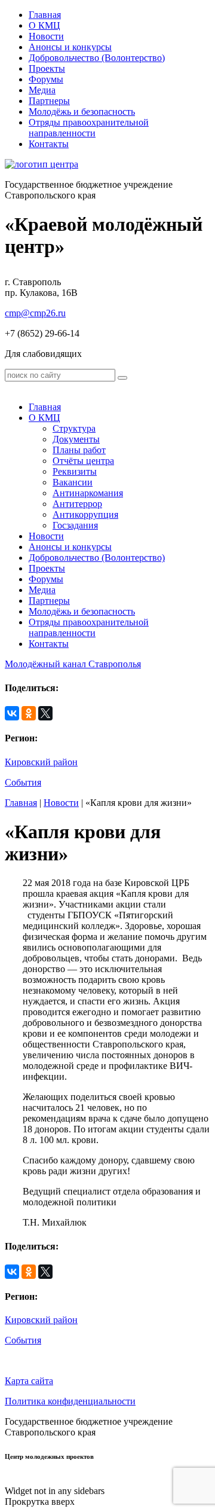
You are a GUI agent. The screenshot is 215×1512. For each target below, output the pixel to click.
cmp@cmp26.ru (35, 313)
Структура (74, 428)
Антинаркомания (88, 493)
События (23, 782)
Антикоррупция (85, 514)
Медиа (42, 90)
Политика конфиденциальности (70, 1401)
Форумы (46, 79)
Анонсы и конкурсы (70, 47)
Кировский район (41, 762)
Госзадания (75, 525)
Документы (76, 439)
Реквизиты (75, 471)
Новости (46, 36)
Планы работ (79, 450)
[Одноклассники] (29, 713)
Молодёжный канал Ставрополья (73, 664)
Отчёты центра (83, 461)
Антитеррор (77, 504)
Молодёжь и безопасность (82, 111)
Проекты (47, 68)
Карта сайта (29, 1381)
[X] (45, 713)
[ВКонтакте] (12, 713)
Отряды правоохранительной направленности (89, 127)
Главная (45, 15)
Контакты (49, 144)
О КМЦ (44, 25)
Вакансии (73, 482)
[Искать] (122, 378)
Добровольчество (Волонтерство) (97, 58)
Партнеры (49, 101)
